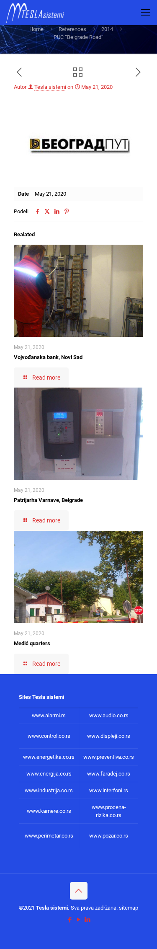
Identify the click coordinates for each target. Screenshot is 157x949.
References (72, 29)
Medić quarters (32, 643)
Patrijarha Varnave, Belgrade (48, 500)
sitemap (128, 908)
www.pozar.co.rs (108, 836)
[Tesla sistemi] (37, 12)
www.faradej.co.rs (108, 774)
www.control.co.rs (49, 736)
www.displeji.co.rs (108, 736)
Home (36, 29)
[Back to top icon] (79, 891)
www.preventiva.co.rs (108, 757)
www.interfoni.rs (108, 790)
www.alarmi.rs (49, 715)
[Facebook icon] (70, 919)
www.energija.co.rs (49, 774)
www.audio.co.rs (109, 715)
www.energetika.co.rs (49, 757)
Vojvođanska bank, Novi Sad (48, 357)
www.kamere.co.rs (49, 811)
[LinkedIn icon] (87, 919)
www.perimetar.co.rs (49, 836)
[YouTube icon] (78, 919)
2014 (107, 29)
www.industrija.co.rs (49, 790)
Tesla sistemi (50, 87)
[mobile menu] (146, 12)
